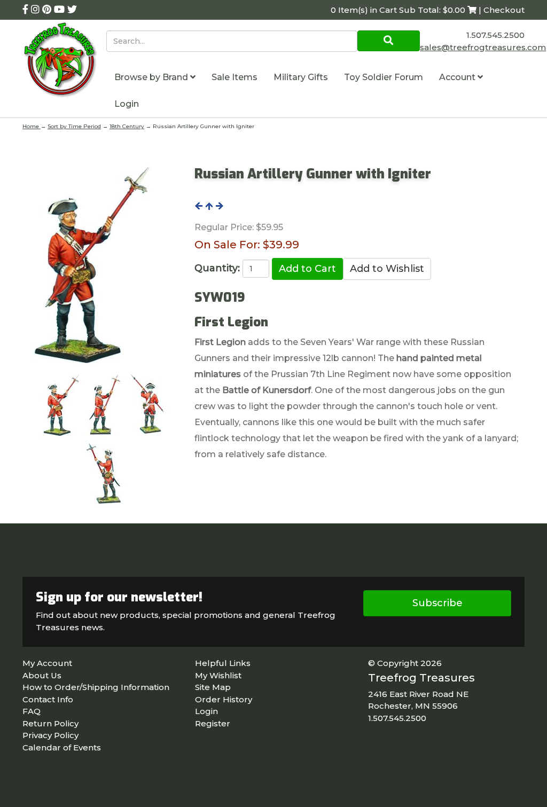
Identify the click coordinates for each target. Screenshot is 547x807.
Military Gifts (301, 77)
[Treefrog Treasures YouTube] (60, 9)
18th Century (127, 126)
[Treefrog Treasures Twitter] (72, 9)
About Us (41, 675)
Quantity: (217, 268)
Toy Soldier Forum (383, 77)
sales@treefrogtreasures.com (483, 47)
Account (458, 77)
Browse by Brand (152, 77)
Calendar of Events (61, 747)
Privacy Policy (50, 735)
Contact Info (47, 699)
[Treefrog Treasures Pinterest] (48, 9)
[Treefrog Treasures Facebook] (26, 9)
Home (31, 126)
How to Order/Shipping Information (95, 687)
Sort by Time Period (74, 126)
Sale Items (234, 77)
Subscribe (437, 603)
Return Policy (50, 723)
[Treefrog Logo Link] (64, 61)
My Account (47, 663)
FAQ (31, 711)
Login (126, 104)
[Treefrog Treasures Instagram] (36, 9)
